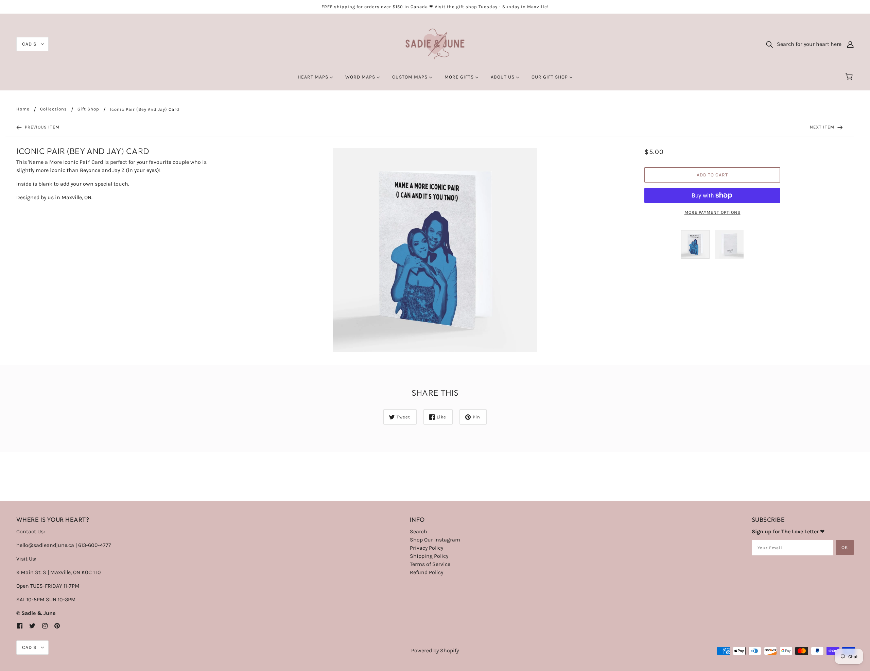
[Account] (850, 44)
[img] (20, 625)
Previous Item (41, 127)
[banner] (435, 43)
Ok (844, 547)
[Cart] (850, 77)
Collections (53, 109)
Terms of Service (430, 564)
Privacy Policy (426, 548)
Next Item (823, 127)
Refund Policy (426, 572)
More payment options (712, 212)
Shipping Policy (429, 556)
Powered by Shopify (435, 650)
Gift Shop (88, 109)
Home (23, 109)
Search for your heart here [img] (807, 44)
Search (418, 531)
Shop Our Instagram (435, 539)
